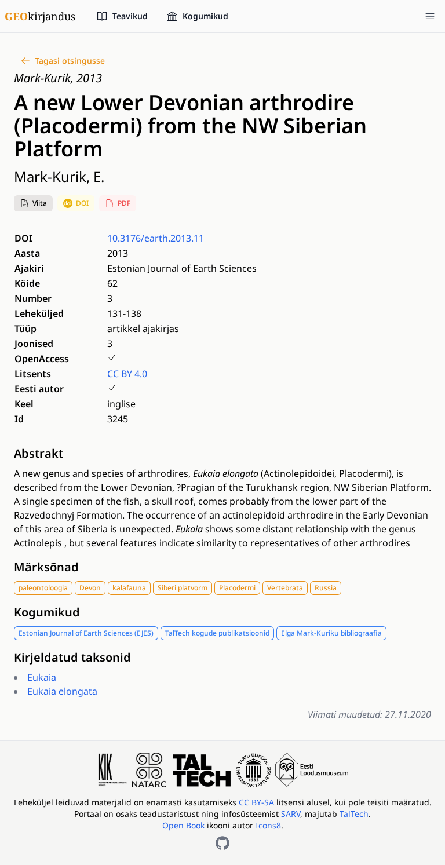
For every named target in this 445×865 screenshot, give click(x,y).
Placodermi (237, 588)
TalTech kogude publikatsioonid (217, 633)
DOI (82, 203)
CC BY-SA (257, 802)
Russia (326, 588)
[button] (33, 203)
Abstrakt (38, 453)
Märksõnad (46, 567)
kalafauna (129, 588)
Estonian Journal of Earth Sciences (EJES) (86, 633)
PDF (124, 203)
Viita (39, 203)
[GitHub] (222, 843)
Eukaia (41, 677)
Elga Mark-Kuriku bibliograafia (331, 633)
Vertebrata (285, 588)
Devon (90, 588)
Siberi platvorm (182, 588)
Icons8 (268, 825)
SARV (290, 813)
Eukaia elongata (62, 691)
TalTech (354, 813)
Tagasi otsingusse (70, 60)
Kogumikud (47, 612)
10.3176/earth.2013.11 (155, 238)
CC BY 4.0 (127, 373)
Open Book (183, 825)
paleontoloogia (43, 588)
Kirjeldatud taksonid (72, 657)
